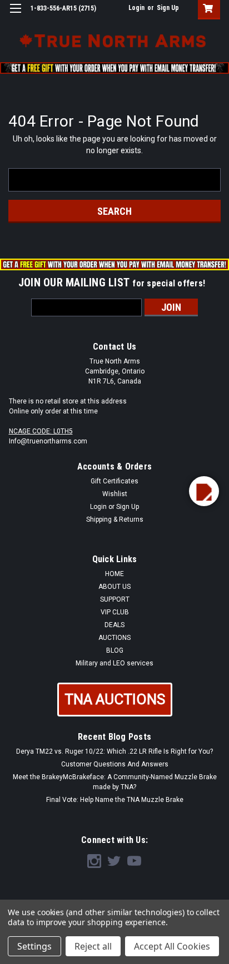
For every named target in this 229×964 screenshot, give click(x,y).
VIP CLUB (115, 612)
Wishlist (114, 494)
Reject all (93, 946)
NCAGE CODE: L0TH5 (41, 431)
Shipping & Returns (114, 519)
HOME (114, 574)
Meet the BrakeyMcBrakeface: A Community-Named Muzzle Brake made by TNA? (115, 782)
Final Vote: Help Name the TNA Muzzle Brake (114, 800)
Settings (34, 946)
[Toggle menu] (15, 15)
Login (136, 8)
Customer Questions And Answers (114, 764)
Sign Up (168, 8)
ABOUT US (114, 586)
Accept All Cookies (172, 946)
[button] (114, 699)
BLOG (114, 650)
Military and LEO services (114, 663)
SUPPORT (115, 599)
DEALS (114, 625)
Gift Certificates (114, 481)
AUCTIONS (114, 638)
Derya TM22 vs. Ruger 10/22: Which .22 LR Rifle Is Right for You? (114, 751)
